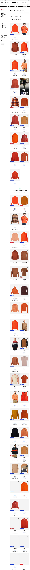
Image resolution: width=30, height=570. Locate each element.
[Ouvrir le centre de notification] (25, 2)
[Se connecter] (23, 2)
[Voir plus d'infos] (24, 58)
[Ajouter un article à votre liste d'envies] (18, 24)
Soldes (15, 14)
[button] (21, 12)
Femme (2, 2)
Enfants (8, 2)
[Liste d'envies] (26, 2)
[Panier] (28, 2)
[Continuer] (26, 5)
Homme (5, 2)
